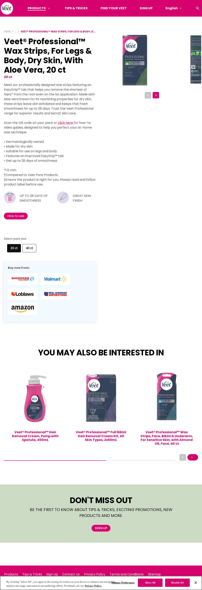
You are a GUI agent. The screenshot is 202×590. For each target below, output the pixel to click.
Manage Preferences (123, 582)
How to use (15, 216)
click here (65, 122)
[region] (101, 583)
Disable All (177, 582)
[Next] (156, 95)
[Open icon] (198, 8)
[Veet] (7, 8)
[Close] (195, 582)
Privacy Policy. (93, 585)
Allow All (150, 582)
